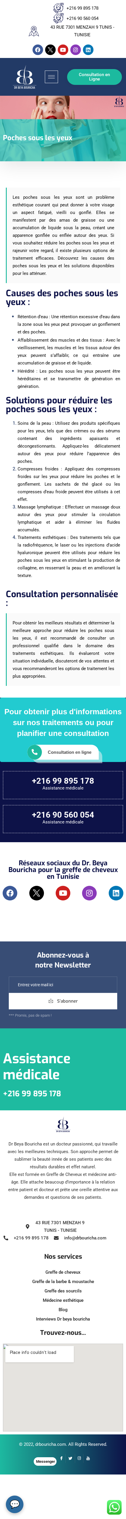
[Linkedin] (88, 49)
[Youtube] (63, 49)
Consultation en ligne (69, 752)
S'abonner (67, 1001)
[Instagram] (75, 49)
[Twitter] (70, 1458)
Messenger (45, 1461)
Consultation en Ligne (94, 77)
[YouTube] (88, 1458)
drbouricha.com (50, 1444)
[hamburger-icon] (51, 77)
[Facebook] (38, 49)
